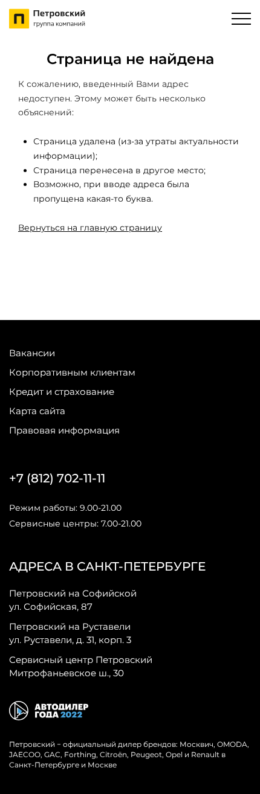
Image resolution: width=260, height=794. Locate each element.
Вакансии (32, 353)
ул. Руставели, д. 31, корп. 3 (70, 633)
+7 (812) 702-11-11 (57, 478)
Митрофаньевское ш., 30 (80, 666)
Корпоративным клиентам (72, 372)
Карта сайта (37, 411)
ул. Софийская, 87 (73, 599)
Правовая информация (64, 430)
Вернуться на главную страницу (90, 227)
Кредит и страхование (61, 391)
